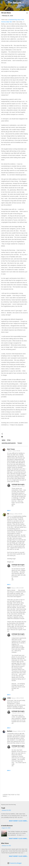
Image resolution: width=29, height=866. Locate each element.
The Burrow (14, 3)
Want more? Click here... (18, 821)
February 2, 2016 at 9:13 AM (17, 587)
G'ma (8, 440)
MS (8, 514)
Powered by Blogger (15, 863)
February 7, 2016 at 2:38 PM (18, 747)
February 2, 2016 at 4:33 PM (18, 566)
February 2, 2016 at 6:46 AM (14, 450)
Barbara (9, 731)
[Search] (27, 3)
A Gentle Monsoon (7, 825)
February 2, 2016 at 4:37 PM (18, 635)
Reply (8, 510)
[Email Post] (2, 437)
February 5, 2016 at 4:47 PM (19, 731)
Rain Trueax (11, 449)
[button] (27, 13)
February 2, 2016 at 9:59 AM (17, 698)
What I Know (5, 843)
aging (3, 440)
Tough (3, 808)
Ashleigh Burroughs (18, 484)
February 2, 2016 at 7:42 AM (18, 486)
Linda (9, 698)
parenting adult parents (9, 443)
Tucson (20, 443)
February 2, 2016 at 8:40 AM (16, 513)
